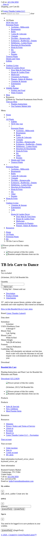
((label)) (4, 506)
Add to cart (7, 287)
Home (8, 115)
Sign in (9, 450)
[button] (10, 20)
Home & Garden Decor (15, 68)
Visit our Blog (11, 102)
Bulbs (13, 32)
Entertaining (16, 84)
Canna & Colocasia (18, 34)
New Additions (12, 409)
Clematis (14, 36)
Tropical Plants (12, 56)
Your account (6, 439)
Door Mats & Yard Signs (21, 70)
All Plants (10, 119)
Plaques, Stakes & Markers (21, 79)
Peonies (14, 54)
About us (9, 428)
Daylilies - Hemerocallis (20, 38)
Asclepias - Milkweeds (20, 27)
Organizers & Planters (19, 77)
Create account (12, 452)
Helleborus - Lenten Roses (21, 43)
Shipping (9, 424)
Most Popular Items (13, 411)
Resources (10, 228)
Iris (12, 50)
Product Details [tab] (12, 296)
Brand (3, 313)
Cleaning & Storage (19, 81)
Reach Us (10, 433)
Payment (9, 431)
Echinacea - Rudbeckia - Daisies (24, 41)
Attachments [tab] (11, 298)
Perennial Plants (12, 25)
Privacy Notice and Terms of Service (20, 426)
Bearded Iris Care (8, 367)
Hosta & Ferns (17, 47)
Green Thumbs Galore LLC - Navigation (22, 435)
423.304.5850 (13, 2)
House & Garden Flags (20, 72)
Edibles (9, 61)
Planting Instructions (19, 104)
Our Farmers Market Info (21, 106)
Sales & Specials (12, 406)
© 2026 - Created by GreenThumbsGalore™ (19, 535)
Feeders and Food (18, 90)
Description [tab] (10, 293)
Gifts (13, 86)
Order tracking (12, 448)
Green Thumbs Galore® (16, 313)
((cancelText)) (7, 509)
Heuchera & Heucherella (21, 45)
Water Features (17, 93)
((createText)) (19, 509)
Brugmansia (16, 29)
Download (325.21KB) (10, 379)
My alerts (9, 455)
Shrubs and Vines (13, 59)
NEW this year (12, 22)
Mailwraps (15, 75)
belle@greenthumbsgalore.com (21, 481)
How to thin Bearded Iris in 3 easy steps (17, 309)
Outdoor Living (12, 203)
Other (13, 52)
